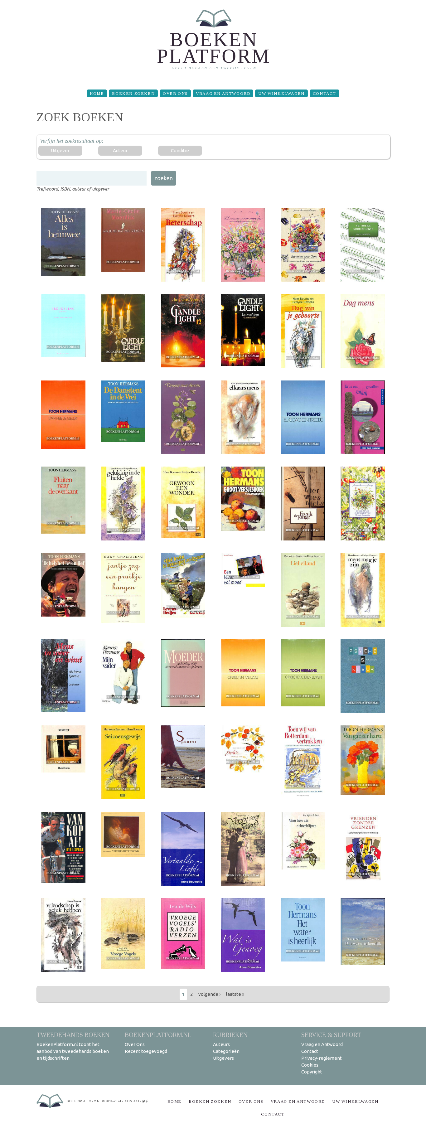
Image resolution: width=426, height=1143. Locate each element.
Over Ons (175, 93)
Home (97, 93)
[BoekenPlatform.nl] (213, 42)
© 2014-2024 (111, 1101)
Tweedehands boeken (72, 1034)
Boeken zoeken (133, 93)
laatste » (235, 994)
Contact (324, 93)
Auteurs (221, 1044)
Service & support (331, 1034)
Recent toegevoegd (146, 1051)
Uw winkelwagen (281, 93)
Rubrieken (230, 1034)
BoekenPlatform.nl (158, 1034)
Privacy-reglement (321, 1058)
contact (132, 1101)
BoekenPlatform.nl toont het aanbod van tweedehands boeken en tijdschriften (72, 1051)
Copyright (311, 1071)
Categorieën (226, 1051)
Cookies (309, 1065)
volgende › (209, 994)
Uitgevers (223, 1058)
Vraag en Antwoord (223, 93)
